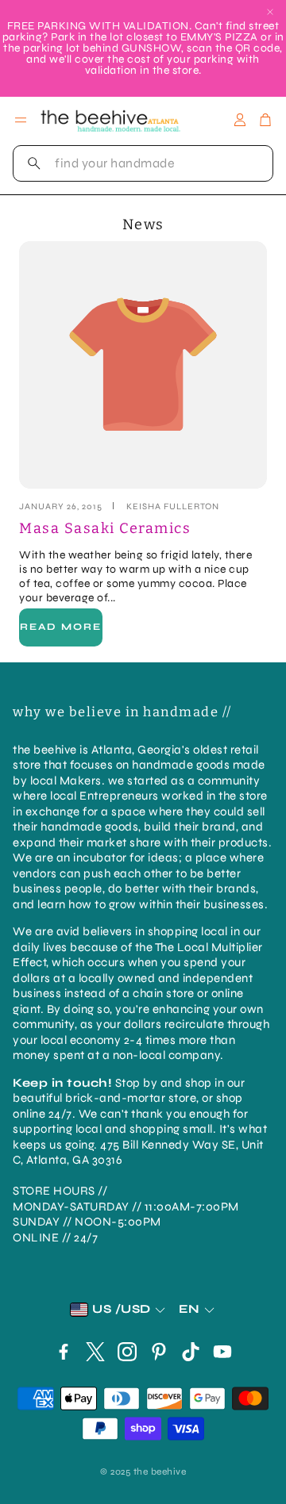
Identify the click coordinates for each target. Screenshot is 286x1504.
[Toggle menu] (21, 120)
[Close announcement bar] (270, 12)
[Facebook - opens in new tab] (63, 1351)
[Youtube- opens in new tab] (222, 1351)
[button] (143, 163)
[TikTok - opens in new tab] (190, 1351)
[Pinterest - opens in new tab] (158, 1351)
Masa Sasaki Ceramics (105, 528)
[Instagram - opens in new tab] (127, 1351)
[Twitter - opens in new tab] (95, 1351)
